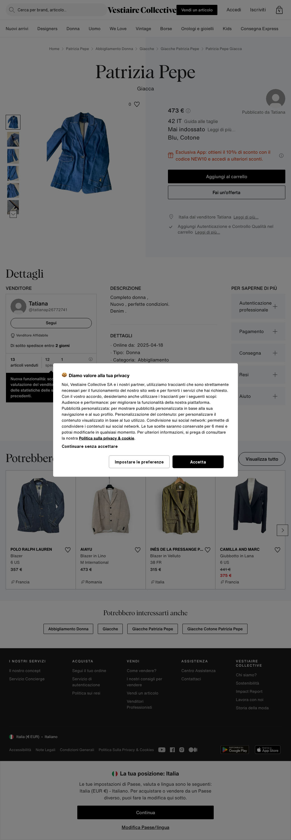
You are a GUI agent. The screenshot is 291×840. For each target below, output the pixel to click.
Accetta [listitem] (198, 462)
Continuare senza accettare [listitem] (90, 446)
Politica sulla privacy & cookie (106, 438)
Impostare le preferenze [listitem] (139, 462)
